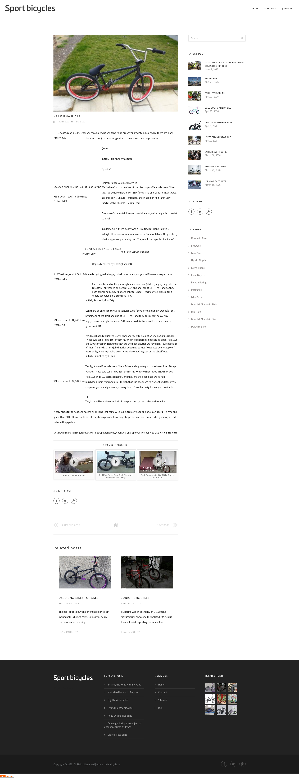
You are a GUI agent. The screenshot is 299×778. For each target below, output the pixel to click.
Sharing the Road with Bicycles (124, 684)
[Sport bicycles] (30, 6)
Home (255, 8)
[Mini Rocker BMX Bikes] (221, 710)
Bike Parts (196, 297)
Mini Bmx (196, 312)
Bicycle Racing (199, 282)
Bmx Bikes (80, 121)
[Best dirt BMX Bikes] (232, 687)
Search (288, 8)
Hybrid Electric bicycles (120, 708)
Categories (269, 8)
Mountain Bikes (199, 238)
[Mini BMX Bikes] (232, 699)
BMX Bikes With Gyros (216, 151)
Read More (66, 631)
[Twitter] (65, 501)
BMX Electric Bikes (214, 93)
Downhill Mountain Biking (204, 304)
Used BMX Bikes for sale (79, 598)
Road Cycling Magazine (120, 715)
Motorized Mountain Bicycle (123, 692)
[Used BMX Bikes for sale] (85, 572)
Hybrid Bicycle (198, 260)
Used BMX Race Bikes (215, 181)
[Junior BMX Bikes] (147, 572)
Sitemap (162, 700)
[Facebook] (56, 501)
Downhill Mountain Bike (203, 319)
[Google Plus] (74, 501)
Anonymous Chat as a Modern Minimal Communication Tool (224, 64)
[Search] (241, 38)
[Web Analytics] (7, 776)
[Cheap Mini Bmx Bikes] (210, 710)
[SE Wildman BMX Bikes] (210, 699)
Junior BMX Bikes (135, 598)
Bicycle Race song (117, 734)
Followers (196, 245)
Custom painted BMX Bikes (218, 122)
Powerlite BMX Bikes (215, 166)
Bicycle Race (198, 267)
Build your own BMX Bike (218, 107)
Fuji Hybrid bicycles (118, 700)
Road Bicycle (198, 275)
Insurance (196, 289)
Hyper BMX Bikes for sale (218, 137)
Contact (162, 692)
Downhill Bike (198, 326)
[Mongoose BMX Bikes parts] (221, 699)
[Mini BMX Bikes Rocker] (232, 710)
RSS (160, 708)
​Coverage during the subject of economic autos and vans (122, 725)
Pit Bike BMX (211, 78)
